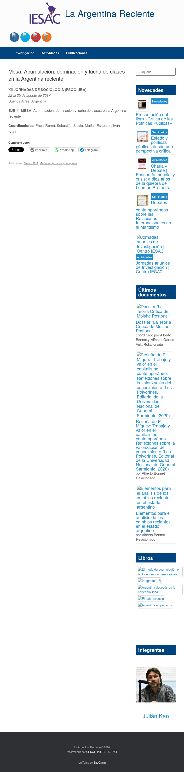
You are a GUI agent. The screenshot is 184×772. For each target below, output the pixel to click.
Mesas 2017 (31, 163)
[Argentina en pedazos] (155, 605)
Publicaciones (76, 53)
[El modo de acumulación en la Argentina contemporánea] (160, 571)
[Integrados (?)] (149, 580)
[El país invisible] (151, 598)
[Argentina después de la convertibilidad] (160, 589)
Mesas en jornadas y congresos (58, 163)
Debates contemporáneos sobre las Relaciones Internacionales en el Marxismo (153, 214)
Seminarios (159, 132)
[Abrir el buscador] (177, 53)
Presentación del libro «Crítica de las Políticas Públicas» (154, 118)
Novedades (159, 101)
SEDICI (112, 752)
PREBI (101, 752)
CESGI (91, 752)
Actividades (50, 53)
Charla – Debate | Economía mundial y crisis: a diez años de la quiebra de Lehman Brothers (155, 176)
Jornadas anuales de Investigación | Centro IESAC (153, 267)
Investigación (24, 53)
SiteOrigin (99, 762)
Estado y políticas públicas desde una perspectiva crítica (154, 144)
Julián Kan (156, 715)
